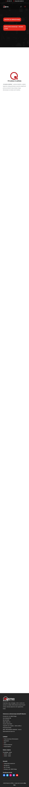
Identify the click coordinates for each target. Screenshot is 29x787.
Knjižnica (15, 95)
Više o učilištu (18, 471)
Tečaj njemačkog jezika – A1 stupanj (14, 348)
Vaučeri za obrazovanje (12, 19)
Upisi (5, 742)
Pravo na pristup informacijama (11, 739)
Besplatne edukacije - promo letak (13, 27)
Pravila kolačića (7, 746)
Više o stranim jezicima (15, 124)
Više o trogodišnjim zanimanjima (13, 591)
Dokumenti (6, 740)
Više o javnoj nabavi (15, 216)
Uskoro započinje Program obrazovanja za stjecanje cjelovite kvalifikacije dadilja (13, 270)
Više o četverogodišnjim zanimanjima (14, 593)
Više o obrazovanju (10, 564)
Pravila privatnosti (8, 744)
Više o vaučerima (14, 111)
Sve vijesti (14, 366)
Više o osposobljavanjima (16, 141)
